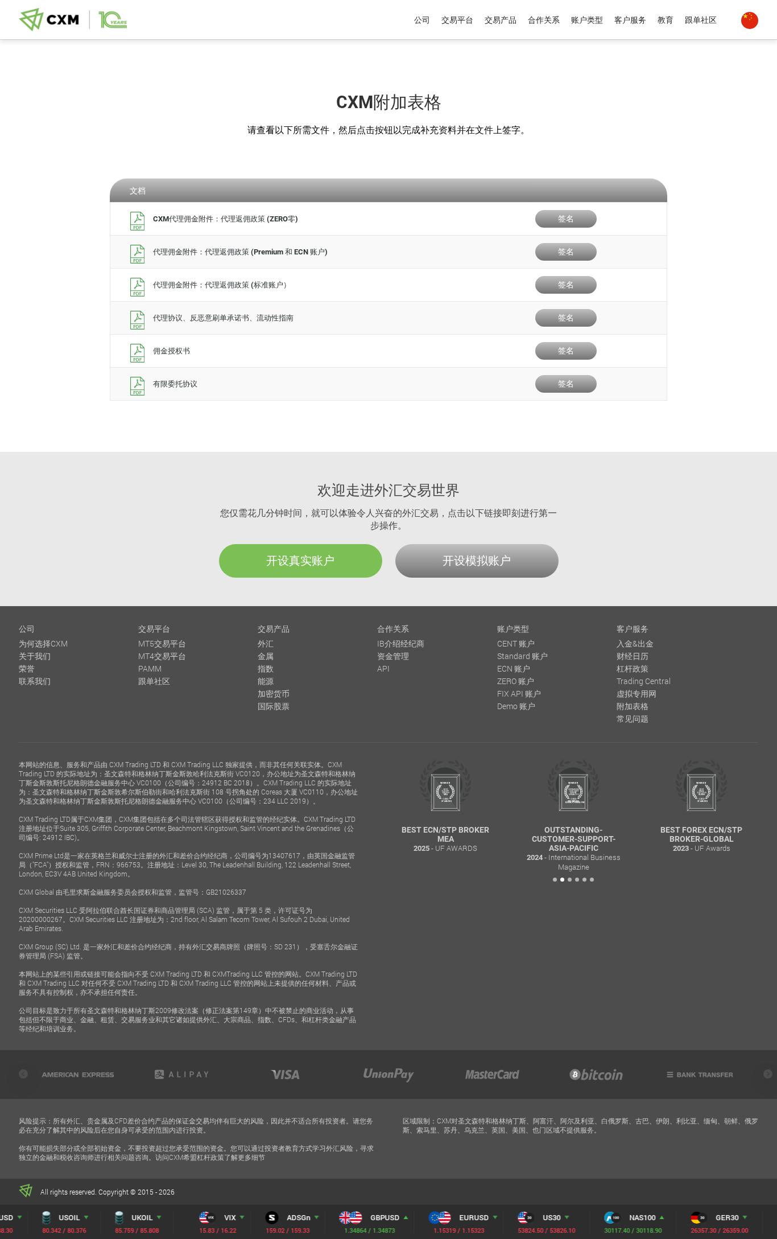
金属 (266, 656)
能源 (266, 681)
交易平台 (457, 19)
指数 (266, 668)
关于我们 (35, 656)
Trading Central (644, 681)
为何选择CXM (43, 643)
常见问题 (632, 718)
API (383, 668)
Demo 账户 (516, 706)
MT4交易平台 (162, 656)
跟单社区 (701, 19)
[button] (555, 880)
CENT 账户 (516, 643)
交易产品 (500, 19)
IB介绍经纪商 (400, 643)
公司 (422, 19)
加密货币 (274, 693)
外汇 (266, 643)
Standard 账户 (522, 656)
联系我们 (35, 681)
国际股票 (274, 706)
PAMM (150, 668)
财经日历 (632, 656)
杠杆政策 (632, 668)
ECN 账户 (513, 668)
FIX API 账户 (519, 693)
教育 (665, 19)
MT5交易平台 (162, 643)
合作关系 (544, 19)
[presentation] (23, 1074)
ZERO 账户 (515, 681)
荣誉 (27, 668)
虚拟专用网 (636, 693)
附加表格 (632, 706)
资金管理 (393, 656)
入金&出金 (635, 643)
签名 (566, 218)
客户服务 (630, 19)
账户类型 (587, 19)
